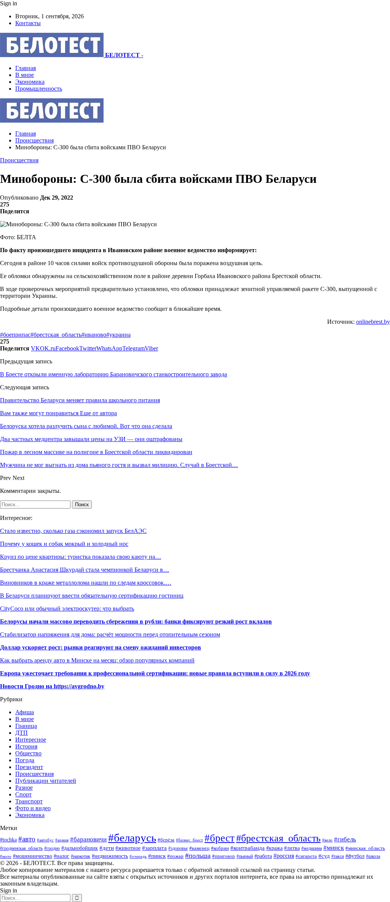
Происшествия (19, 160)
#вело (327, 840)
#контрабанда (247, 848)
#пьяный (245, 856)
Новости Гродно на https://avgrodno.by (52, 686)
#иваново (94, 334)
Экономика (30, 81)
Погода (24, 760)
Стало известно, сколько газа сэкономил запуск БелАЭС (73, 531)
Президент (29, 767)
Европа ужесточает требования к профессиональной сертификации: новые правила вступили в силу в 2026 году (155, 673)
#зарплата (154, 847)
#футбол (354, 856)
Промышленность (38, 88)
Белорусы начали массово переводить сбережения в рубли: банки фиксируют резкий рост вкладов (136, 621)
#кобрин (220, 848)
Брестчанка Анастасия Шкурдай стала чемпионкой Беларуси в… (84, 569)
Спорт (23, 794)
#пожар (175, 856)
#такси (337, 856)
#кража (274, 848)
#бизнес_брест (189, 840)
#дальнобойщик (79, 848)
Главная (25, 68)
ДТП (21, 732)
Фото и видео (33, 808)
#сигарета (306, 856)
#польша (198, 855)
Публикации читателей (45, 780)
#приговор (223, 856)
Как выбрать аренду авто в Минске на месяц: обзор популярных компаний (97, 660)
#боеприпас (15, 334)
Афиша (24, 712)
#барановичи (88, 839)
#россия (283, 855)
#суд (324, 856)
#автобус (45, 840)
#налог (61, 856)
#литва (292, 848)
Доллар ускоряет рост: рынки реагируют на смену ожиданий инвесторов (100, 647)
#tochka (8, 839)
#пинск (157, 856)
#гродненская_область (21, 848)
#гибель (345, 839)
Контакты (28, 23)
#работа (263, 856)
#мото (5, 856)
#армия (62, 840)
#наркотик (80, 856)
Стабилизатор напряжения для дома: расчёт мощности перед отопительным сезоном (110, 634)
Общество (28, 753)
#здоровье (178, 848)
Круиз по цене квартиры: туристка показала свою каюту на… (80, 556)
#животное (128, 848)
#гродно (52, 848)
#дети (106, 847)
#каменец (199, 848)
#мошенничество (32, 856)
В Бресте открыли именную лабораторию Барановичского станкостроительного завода (113, 374)
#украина (118, 334)
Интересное (30, 739)
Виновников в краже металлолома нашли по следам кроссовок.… (85, 582)
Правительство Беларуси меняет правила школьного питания (80, 400)
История (26, 746)
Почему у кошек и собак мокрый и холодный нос (64, 544)
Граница (26, 726)
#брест (220, 838)
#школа (373, 856)
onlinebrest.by (373, 321)
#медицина (311, 848)
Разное (24, 787)
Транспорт (29, 801)
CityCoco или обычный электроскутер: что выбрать (67, 608)
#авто (26, 839)
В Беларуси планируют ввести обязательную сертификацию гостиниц (92, 595)
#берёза (166, 840)
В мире (24, 75)
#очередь (138, 856)
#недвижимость (110, 856)
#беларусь (132, 838)
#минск (333, 847)
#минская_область (365, 848)
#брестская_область (56, 334)
